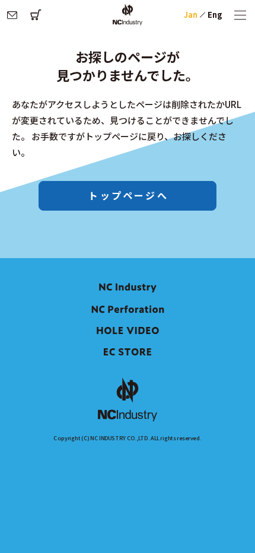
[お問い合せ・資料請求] (12, 15)
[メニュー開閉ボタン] (240, 15)
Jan (190, 14)
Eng (215, 14)
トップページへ (128, 195)
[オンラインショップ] (35, 15)
